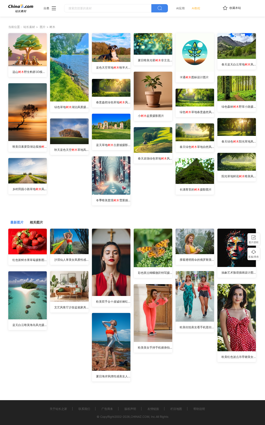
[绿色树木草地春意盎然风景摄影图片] (195, 105)
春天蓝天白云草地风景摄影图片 (239, 64)
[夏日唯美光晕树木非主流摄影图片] (153, 53)
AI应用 (180, 8)
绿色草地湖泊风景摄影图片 (71, 107)
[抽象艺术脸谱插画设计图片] (236, 266)
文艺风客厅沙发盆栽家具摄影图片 (71, 307)
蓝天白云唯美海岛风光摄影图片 (29, 325)
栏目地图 (176, 409)
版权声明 (130, 409)
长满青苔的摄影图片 (196, 189)
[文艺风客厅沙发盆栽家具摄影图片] (69, 300)
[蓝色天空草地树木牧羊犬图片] (111, 61)
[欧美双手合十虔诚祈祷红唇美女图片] (111, 295)
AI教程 (196, 8)
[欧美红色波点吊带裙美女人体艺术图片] (236, 350)
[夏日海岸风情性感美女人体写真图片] (111, 369)
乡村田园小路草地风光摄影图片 (29, 189)
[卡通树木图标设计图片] (195, 70)
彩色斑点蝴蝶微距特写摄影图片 (155, 272)
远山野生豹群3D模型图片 (29, 72)
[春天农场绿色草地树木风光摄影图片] (153, 151)
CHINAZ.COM (140, 416)
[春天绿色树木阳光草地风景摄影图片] (236, 134)
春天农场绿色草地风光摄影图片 (155, 158)
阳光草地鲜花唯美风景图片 (239, 176)
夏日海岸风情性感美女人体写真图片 (113, 376)
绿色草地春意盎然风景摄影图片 (197, 112)
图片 (43, 27)
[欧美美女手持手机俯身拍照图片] (153, 341)
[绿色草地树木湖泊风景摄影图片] (69, 100)
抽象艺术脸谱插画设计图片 (239, 272)
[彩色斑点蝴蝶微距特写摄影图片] (153, 266)
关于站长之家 (58, 409)
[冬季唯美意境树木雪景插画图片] (111, 193)
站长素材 (29, 27)
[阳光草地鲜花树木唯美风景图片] (236, 169)
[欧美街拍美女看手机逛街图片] (195, 320)
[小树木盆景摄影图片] (153, 109)
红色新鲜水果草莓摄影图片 (29, 260)
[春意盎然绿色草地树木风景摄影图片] (111, 95)
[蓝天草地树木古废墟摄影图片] (111, 138)
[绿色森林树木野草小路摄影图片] (236, 100)
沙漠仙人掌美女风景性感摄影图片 (71, 259)
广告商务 (107, 409)
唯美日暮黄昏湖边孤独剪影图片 (29, 146)
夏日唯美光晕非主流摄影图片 (155, 60)
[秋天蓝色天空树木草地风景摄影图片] (69, 143)
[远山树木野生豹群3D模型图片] (27, 65)
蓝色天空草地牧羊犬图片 (113, 67)
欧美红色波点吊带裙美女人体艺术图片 (239, 357)
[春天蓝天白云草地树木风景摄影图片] (236, 57)
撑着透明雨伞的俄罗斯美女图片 (197, 259)
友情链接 (153, 409)
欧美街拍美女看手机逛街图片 (197, 327)
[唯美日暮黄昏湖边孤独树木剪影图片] (27, 140)
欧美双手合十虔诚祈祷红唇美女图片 (113, 301)
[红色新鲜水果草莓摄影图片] (27, 253)
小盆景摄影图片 (151, 115)
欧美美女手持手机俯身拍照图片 (155, 347)
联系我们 (84, 409)
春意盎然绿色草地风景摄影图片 (113, 102)
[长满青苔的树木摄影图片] (195, 183)
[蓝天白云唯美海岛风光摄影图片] (27, 318)
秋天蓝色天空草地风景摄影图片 (71, 149)
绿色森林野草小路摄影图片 (239, 106)
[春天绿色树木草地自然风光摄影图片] (195, 140)
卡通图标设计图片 (194, 77)
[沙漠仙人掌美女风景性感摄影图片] (69, 253)
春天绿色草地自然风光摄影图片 (197, 147)
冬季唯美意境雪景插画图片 (113, 200)
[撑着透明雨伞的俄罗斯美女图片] (195, 253)
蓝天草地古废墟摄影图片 (113, 145)
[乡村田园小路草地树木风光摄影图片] (27, 182)
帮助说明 (199, 409)
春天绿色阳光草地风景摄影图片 (239, 141)
